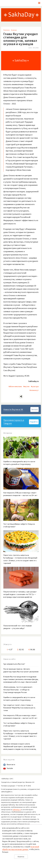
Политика (6, 30)
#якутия (26, 386)
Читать (34, 409)
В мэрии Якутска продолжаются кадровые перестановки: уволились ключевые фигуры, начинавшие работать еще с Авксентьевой (20, 679)
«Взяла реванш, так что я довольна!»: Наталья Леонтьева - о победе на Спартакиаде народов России (18, 689)
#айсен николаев (15, 386)
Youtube (10, 768)
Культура (14, 30)
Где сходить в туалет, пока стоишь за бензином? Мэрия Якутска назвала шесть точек (19, 707)
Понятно (21, 857)
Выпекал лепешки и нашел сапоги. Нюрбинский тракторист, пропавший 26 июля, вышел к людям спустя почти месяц (19, 746)
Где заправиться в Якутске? (14, 664)
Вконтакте (11, 764)
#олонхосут (34, 390)
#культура (35, 386)
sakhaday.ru (17, 810)
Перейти (34, 421)
